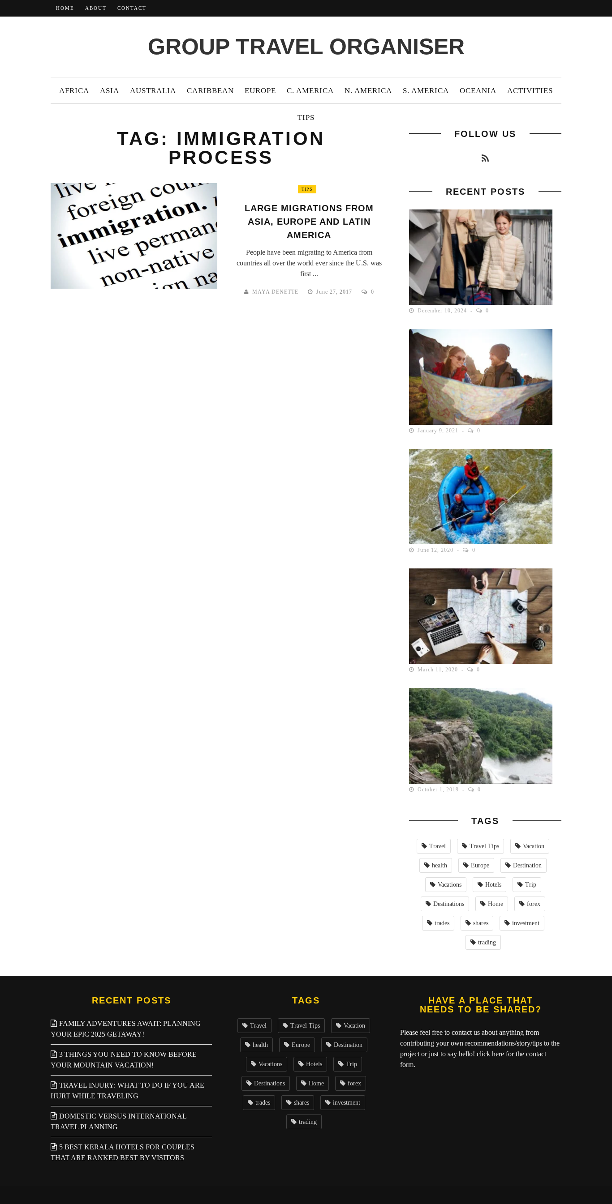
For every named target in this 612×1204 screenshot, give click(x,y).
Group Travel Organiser (306, 46)
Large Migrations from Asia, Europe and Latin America (309, 221)
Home (65, 8)
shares (480, 923)
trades (442, 923)
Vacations (449, 884)
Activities (530, 90)
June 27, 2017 (335, 292)
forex (533, 904)
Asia (109, 90)
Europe (260, 90)
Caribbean (210, 90)
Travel (437, 846)
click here (490, 1054)
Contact (132, 8)
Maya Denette (275, 292)
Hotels (493, 884)
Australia (153, 90)
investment (525, 923)
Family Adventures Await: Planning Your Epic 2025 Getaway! (126, 1029)
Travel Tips (484, 846)
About (96, 8)
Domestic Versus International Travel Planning (118, 1121)
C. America (310, 90)
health (439, 865)
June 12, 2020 (436, 550)
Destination (527, 865)
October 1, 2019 (439, 789)
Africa (74, 90)
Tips (306, 117)
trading (487, 942)
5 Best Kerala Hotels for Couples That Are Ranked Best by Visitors (122, 1152)
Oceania (478, 90)
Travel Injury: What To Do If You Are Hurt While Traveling (127, 1090)
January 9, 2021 (439, 430)
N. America (368, 90)
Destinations (448, 904)
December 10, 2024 (443, 310)
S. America (426, 90)
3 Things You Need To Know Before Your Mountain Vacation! (124, 1059)
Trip (530, 884)
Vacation (533, 846)
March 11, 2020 (439, 669)
